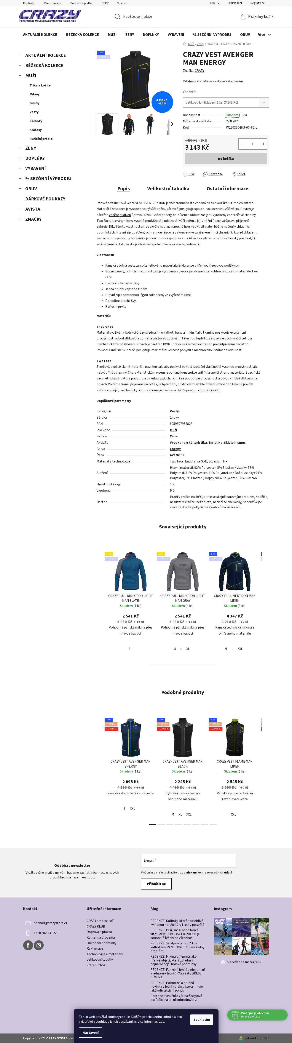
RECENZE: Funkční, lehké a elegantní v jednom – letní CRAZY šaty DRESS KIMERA (177, 973)
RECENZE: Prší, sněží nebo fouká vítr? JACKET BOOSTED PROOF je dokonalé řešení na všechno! (175, 934)
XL (188, 648)
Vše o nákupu (52, 3)
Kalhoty (36, 121)
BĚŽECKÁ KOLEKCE (44, 65)
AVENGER (177, 455)
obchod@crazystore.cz (50, 923)
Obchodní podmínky (101, 943)
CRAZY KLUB (96, 927)
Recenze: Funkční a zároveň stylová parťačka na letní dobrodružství (176, 998)
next (265, 607)
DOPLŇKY (35, 158)
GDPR (105, 3)
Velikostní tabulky (100, 960)
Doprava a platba (81, 3)
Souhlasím (201, 1019)
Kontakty (29, 3)
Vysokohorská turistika (188, 442)
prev (100, 607)
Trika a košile (40, 85)
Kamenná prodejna (101, 938)
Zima (174, 436)
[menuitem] (40, 34)
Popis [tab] (123, 188)
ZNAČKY (33, 219)
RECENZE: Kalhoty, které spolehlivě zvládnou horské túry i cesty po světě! (177, 923)
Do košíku (226, 158)
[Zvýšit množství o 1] (263, 144)
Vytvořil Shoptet (257, 1038)
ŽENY (30, 148)
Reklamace (95, 949)
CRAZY (199, 70)
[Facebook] (28, 945)
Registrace (258, 3)
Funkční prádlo (41, 138)
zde (161, 1021)
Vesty (34, 112)
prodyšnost (105, 338)
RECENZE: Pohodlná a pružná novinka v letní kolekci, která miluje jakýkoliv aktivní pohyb (176, 987)
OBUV (31, 189)
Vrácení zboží (96, 965)
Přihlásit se (156, 883)
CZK (213, 3)
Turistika (215, 442)
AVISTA (32, 209)
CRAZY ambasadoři (100, 921)
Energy (175, 448)
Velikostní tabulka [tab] (168, 188)
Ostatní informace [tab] (227, 188)
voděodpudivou (120, 215)
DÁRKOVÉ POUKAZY (45, 199)
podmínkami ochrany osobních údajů (206, 872)
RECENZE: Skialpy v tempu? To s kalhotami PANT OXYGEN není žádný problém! (177, 947)
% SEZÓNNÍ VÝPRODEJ (48, 179)
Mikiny (35, 94)
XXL (240, 648)
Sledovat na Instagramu (244, 962)
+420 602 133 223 (46, 933)
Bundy (34, 103)
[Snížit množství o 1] (242, 144)
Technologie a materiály (105, 954)
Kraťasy (36, 130)
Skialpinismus (235, 442)
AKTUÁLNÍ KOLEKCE (45, 55)
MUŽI (30, 76)
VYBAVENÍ (35, 168)
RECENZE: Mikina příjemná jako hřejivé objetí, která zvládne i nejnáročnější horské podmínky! (173, 960)
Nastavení (91, 1032)
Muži (173, 430)
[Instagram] (39, 945)
